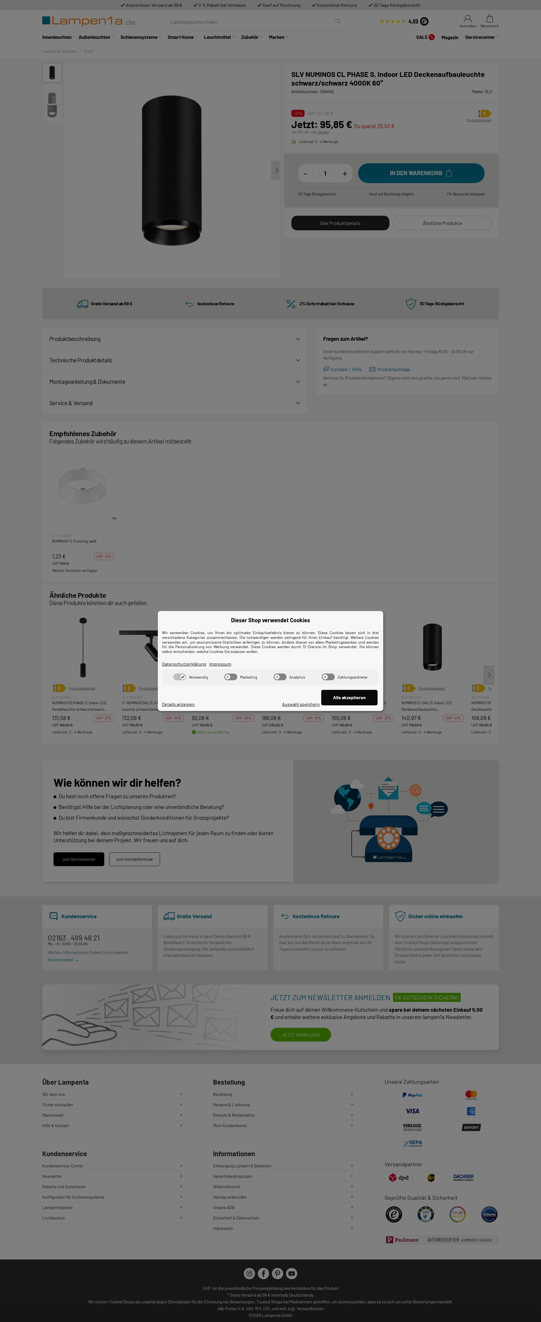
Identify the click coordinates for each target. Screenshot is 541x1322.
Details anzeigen (178, 704)
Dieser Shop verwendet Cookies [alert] (270, 620)
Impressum (220, 663)
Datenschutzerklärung (184, 663)
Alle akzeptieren (349, 697)
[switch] (179, 677)
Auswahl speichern (301, 704)
